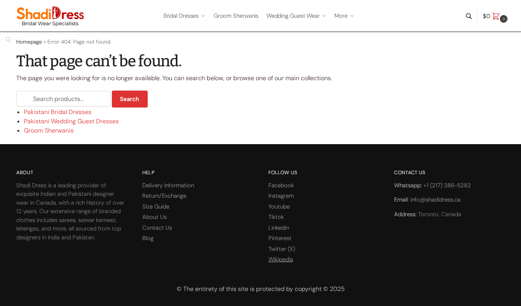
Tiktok (276, 217)
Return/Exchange (164, 196)
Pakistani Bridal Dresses (57, 112)
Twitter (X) (281, 249)
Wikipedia (280, 259)
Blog (147, 238)
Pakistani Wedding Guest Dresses (71, 121)
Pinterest (280, 238)
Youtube (279, 206)
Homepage (29, 42)
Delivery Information (168, 185)
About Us (154, 217)
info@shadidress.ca (435, 199)
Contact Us (157, 228)
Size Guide (155, 206)
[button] (496, 16)
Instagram (281, 196)
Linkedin (278, 228)
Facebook (281, 185)
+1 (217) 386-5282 (447, 185)
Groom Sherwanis (49, 130)
